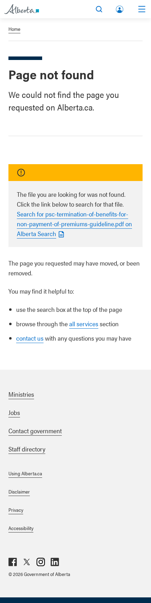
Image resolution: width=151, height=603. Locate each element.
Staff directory (26, 448)
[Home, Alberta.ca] (21, 9)
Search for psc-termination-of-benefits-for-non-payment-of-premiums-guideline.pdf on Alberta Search (74, 223)
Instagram (41, 562)
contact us (30, 338)
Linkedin (55, 562)
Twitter (26, 562)
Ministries (21, 394)
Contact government (35, 430)
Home (14, 28)
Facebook (12, 562)
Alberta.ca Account (120, 8)
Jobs (14, 412)
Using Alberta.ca (25, 473)
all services (83, 323)
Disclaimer (19, 491)
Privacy (15, 509)
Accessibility (20, 527)
